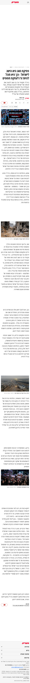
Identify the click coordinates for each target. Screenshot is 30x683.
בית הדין (27, 605)
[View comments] (4, 102)
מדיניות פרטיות (18, 681)
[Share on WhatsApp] (16, 102)
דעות (11, 67)
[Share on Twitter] (20, 102)
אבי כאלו (21, 98)
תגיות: (27, 604)
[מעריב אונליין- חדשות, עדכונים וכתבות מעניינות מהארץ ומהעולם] (15, 2)
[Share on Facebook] (23, 102)
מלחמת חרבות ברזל (18, 605)
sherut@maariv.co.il (17, 667)
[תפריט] (28, 2)
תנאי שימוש (26, 681)
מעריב (27, 67)
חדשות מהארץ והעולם (19, 67)
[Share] (27, 102)
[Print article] (12, 102)
